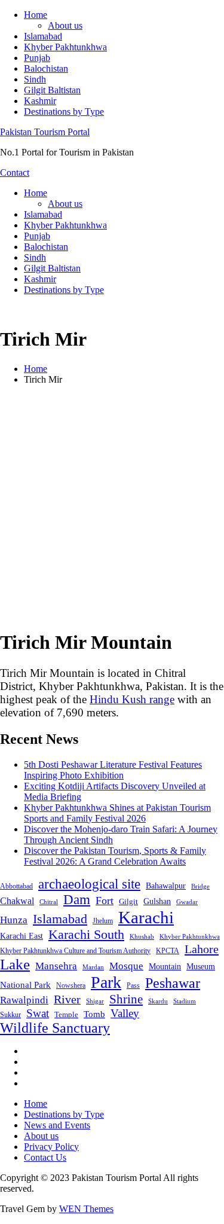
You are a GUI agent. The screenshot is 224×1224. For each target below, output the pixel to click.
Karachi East (21, 936)
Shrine (126, 999)
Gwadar (187, 901)
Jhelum (103, 921)
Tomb (94, 1014)
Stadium (184, 1001)
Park (106, 982)
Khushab (142, 936)
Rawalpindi (24, 1000)
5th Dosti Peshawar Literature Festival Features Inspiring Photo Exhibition (113, 769)
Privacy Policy (51, 1146)
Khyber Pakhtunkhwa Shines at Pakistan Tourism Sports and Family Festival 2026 (117, 812)
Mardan (93, 966)
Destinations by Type (64, 111)
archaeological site (89, 884)
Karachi (146, 917)
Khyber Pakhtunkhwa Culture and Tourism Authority (75, 951)
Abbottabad (16, 886)
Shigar (95, 1001)
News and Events (57, 1125)
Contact (14, 172)
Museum (200, 966)
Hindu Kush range (132, 699)
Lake (15, 964)
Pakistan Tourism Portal (45, 132)
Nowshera (70, 985)
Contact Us (45, 1157)
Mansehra (56, 966)
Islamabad (43, 36)
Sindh (35, 79)
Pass (133, 985)
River (67, 999)
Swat (37, 1013)
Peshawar (172, 983)
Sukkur (10, 1015)
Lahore (202, 949)
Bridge (200, 886)
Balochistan (46, 68)
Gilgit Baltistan (52, 90)
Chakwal (17, 901)
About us (65, 25)
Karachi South (86, 934)
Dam (76, 899)
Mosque (126, 966)
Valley (125, 1013)
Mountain (165, 966)
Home (35, 15)
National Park (25, 985)
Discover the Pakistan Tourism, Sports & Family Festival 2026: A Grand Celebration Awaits (115, 855)
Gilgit (128, 901)
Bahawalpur (166, 885)
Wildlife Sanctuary (55, 1028)
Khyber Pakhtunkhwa (65, 47)
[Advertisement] (112, 507)
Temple (66, 1014)
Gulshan (157, 901)
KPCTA (167, 951)
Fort (104, 900)
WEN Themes (86, 1209)
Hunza (13, 920)
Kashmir (40, 101)
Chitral (48, 901)
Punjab (37, 58)
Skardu (158, 1001)
